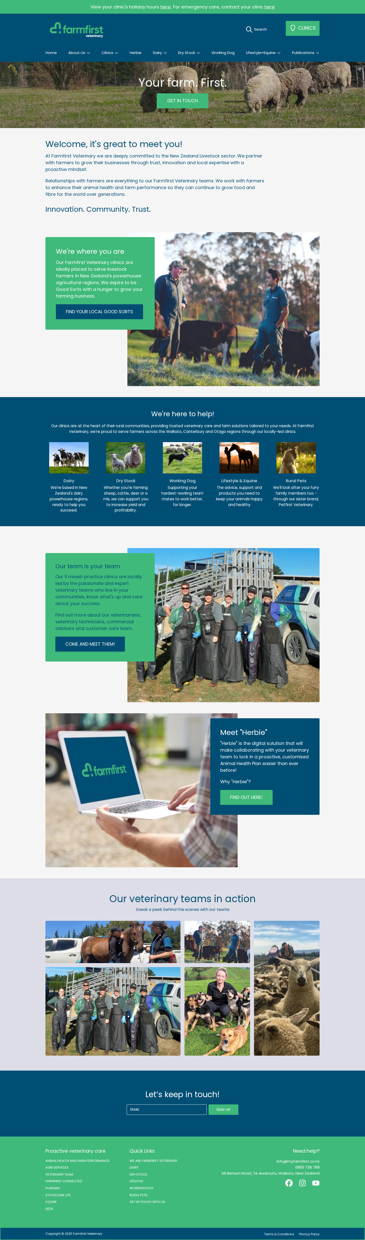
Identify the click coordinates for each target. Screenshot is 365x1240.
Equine (51, 1201)
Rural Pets (138, 1195)
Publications (303, 52)
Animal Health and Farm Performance (77, 1160)
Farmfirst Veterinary (87, 1234)
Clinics (108, 52)
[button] (257, 29)
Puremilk (52, 1188)
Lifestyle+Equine (261, 52)
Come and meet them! (90, 644)
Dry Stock (187, 52)
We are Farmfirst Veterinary (154, 1160)
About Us (77, 52)
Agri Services (57, 1167)
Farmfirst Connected (63, 1181)
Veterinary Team (59, 1174)
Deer (49, 1208)
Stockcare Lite (58, 1195)
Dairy (158, 52)
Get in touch (182, 101)
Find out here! (246, 797)
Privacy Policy (309, 1234)
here (165, 7)
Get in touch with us (147, 1201)
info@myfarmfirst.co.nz (298, 1161)
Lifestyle (136, 1181)
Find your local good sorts (99, 312)
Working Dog (141, 1188)
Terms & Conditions (279, 1234)
